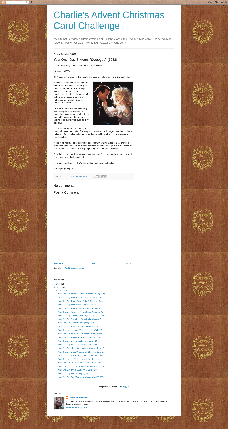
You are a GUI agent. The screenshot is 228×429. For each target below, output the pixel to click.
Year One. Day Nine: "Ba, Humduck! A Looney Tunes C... (81, 348)
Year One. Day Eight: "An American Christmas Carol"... (81, 352)
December (63, 291)
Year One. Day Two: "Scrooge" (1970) (74, 374)
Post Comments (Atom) (74, 268)
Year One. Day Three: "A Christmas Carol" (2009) (78, 370)
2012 (58, 287)
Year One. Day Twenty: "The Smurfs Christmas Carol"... (81, 308)
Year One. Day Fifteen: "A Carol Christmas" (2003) (79, 326)
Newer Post (59, 264)
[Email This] (94, 176)
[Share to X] (100, 176)
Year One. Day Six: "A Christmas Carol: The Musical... (80, 359)
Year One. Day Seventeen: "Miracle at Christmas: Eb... (80, 319)
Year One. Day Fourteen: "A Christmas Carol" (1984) (80, 330)
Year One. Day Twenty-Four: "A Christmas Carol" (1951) (81, 294)
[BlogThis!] (97, 176)
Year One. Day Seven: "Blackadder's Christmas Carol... (81, 355)
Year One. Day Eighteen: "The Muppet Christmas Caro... (81, 316)
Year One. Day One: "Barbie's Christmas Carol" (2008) (81, 377)
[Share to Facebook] (103, 176)
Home (94, 264)
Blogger (125, 387)
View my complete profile (76, 408)
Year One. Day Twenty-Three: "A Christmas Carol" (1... (80, 297)
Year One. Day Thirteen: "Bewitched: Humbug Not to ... (81, 334)
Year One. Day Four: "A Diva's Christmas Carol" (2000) (81, 366)
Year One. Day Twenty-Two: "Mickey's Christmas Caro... (81, 301)
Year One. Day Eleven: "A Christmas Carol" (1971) (79, 341)
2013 (58, 284)
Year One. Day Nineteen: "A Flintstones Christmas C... (80, 312)
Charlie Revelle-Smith (78, 397)
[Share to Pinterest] (105, 176)
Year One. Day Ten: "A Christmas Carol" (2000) (77, 345)
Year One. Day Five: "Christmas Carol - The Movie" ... (80, 363)
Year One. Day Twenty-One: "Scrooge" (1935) (77, 305)
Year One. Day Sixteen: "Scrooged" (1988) (76, 323)
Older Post (129, 264)
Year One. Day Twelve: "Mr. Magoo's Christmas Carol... (81, 337)
